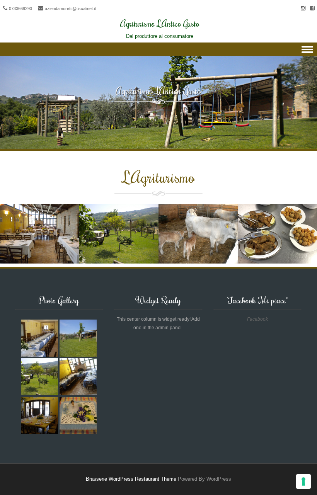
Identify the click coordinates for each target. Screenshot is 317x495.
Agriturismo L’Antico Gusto (158, 91)
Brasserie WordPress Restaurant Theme (131, 479)
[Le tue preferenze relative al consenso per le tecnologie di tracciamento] (303, 481)
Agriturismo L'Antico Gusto (159, 23)
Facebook (257, 319)
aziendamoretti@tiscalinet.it (70, 8)
